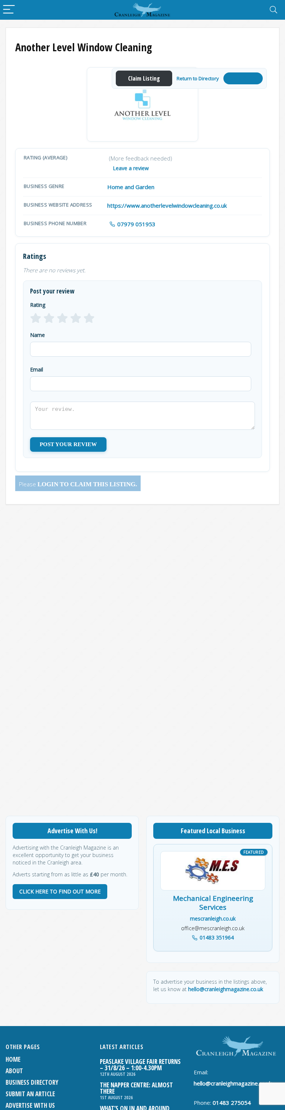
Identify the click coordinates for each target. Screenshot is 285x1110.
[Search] (273, 10)
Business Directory (32, 1082)
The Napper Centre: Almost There (136, 1088)
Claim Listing (144, 78)
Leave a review (131, 168)
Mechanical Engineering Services (213, 903)
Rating (37, 304)
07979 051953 (136, 224)
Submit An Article (30, 1094)
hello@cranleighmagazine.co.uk (225, 989)
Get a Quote (243, 78)
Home (13, 1059)
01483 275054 (232, 1102)
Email (36, 369)
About (14, 1071)
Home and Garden (130, 187)
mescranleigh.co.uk (213, 918)
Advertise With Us (30, 1105)
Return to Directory (198, 78)
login (47, 484)
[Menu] (9, 10)
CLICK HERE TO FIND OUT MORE (60, 891)
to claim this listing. (97, 484)
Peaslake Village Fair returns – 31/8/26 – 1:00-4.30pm (140, 1064)
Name (37, 334)
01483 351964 (217, 937)
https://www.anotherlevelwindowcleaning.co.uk (167, 205)
